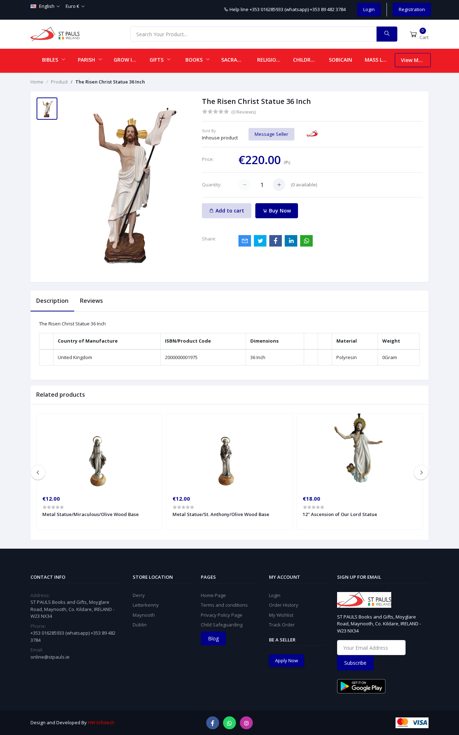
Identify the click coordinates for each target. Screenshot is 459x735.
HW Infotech (101, 722)
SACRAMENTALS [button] (236, 59)
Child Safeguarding (221, 624)
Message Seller (271, 134)
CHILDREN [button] (306, 59)
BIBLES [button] (51, 59)
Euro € (72, 6)
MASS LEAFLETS (380, 59)
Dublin (140, 624)
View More (414, 60)
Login (369, 9)
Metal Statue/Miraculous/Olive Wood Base (90, 514)
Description (52, 301)
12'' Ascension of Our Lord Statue (340, 514)
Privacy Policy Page (221, 615)
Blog (213, 638)
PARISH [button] (87, 59)
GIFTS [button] (157, 59)
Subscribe (355, 662)
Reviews (91, 301)
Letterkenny (146, 605)
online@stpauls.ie (50, 657)
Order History (283, 605)
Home (36, 81)
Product (59, 81)
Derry (139, 595)
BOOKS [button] (194, 59)
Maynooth (144, 615)
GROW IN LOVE (129, 59)
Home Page (213, 595)
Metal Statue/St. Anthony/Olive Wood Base (220, 514)
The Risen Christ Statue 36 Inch (110, 81)
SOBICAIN (340, 59)
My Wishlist (281, 615)
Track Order (282, 624)
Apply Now (286, 660)
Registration (412, 9)
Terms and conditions (224, 605)
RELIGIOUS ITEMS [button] (272, 59)
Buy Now (279, 210)
